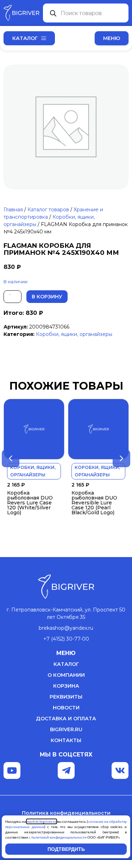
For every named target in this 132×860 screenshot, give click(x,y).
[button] (111, 38)
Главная (13, 209)
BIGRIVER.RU (66, 729)
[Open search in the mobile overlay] (85, 13)
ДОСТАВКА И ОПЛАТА (66, 718)
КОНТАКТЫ (66, 740)
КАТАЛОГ (66, 664)
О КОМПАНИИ (66, 675)
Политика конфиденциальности (66, 813)
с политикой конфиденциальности (58, 837)
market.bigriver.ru (41, 821)
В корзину (47, 296)
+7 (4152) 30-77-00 (66, 639)
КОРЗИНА (66, 686)
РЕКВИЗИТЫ (66, 697)
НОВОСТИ (66, 707)
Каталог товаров (48, 209)
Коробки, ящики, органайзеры (74, 334)
